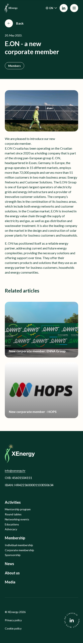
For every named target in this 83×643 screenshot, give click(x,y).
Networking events (17, 519)
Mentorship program (18, 509)
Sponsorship (13, 555)
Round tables (13, 514)
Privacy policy (13, 620)
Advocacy (11, 529)
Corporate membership (19, 550)
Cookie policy (13, 628)
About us (12, 573)
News (9, 564)
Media (10, 582)
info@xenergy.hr (15, 470)
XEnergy (13, 612)
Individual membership (19, 545)
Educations (12, 524)
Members (14, 65)
